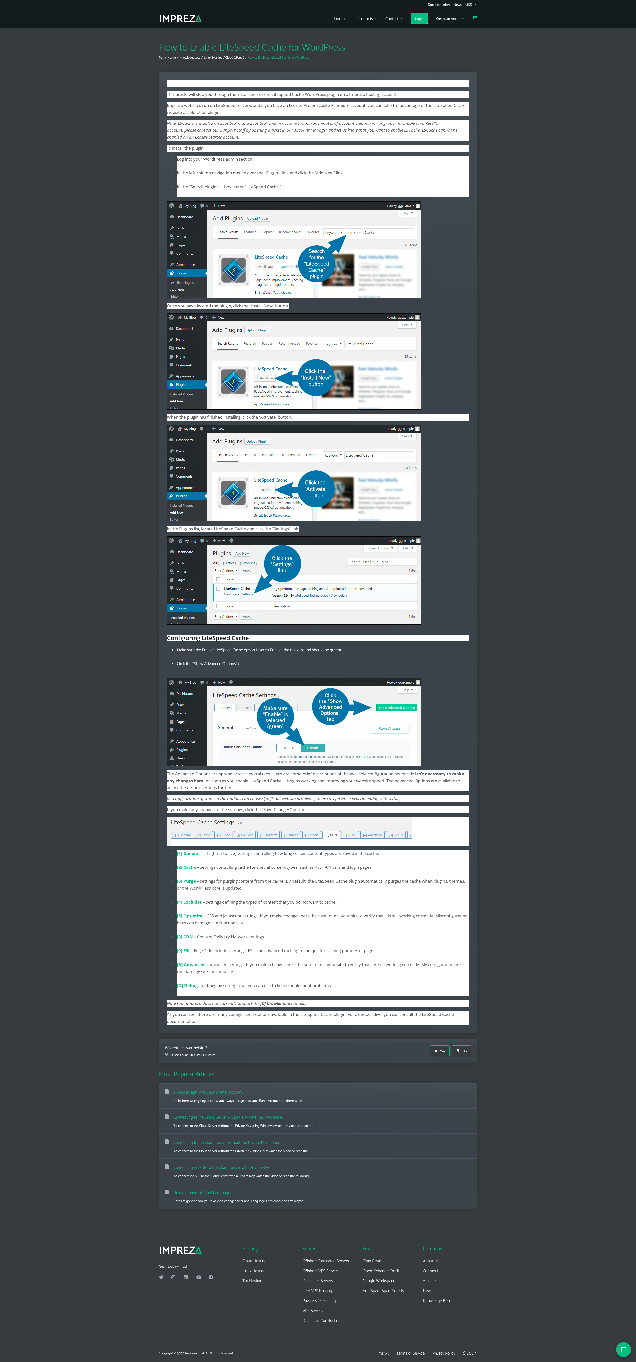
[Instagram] (173, 1277)
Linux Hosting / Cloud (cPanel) (224, 57)
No (464, 1051)
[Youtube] (198, 1277)
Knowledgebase (189, 57)
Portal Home (167, 57)
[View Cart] (474, 18)
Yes (442, 1051)
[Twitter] (161, 1277)
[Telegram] (211, 1277)
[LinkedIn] (186, 1277)
